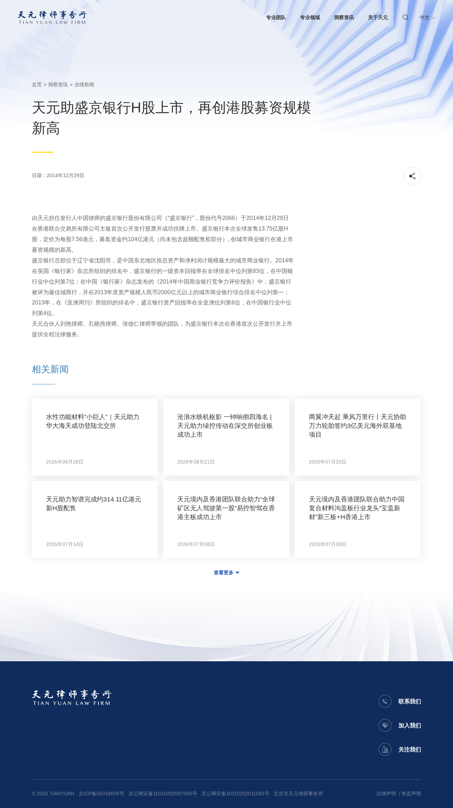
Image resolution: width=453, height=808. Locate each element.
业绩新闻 (84, 84)
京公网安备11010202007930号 (162, 793)
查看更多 (224, 572)
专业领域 (310, 17)
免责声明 (411, 793)
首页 (37, 84)
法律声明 (386, 793)
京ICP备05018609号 (101, 793)
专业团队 (276, 17)
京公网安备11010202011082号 (235, 793)
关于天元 (378, 17)
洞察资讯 (344, 17)
